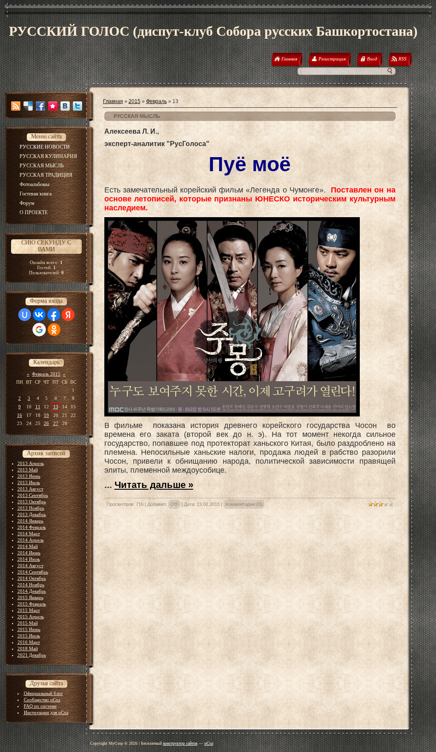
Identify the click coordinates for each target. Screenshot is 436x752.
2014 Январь (30, 520)
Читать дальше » (154, 484)
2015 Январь (30, 597)
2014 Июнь (28, 552)
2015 (135, 101)
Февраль (156, 101)
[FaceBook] (40, 106)
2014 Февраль (31, 527)
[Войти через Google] (39, 329)
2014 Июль (28, 559)
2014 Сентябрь (32, 571)
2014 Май (27, 546)
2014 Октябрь (31, 578)
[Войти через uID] (24, 314)
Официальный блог (43, 693)
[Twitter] (77, 106)
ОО (174, 504)
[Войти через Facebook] (53, 314)
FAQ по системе (40, 706)
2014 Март (28, 533)
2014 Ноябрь (30, 584)
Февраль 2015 (46, 373)
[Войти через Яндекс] (68, 314)
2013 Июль (28, 482)
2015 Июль (28, 635)
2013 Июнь (28, 476)
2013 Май (27, 469)
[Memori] (52, 106)
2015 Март (28, 610)
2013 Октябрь (31, 501)
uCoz (208, 743)
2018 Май (27, 648)
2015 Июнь (28, 629)
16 (19, 415)
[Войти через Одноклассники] (54, 329)
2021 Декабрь (31, 654)
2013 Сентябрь (32, 495)
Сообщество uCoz (42, 699)
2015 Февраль (31, 603)
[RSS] (15, 106)
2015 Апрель (30, 616)
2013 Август (30, 488)
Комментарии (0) (244, 504)
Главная (113, 101)
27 (55, 423)
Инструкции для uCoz (46, 712)
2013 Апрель (30, 463)
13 (55, 406)
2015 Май (27, 623)
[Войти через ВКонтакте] (39, 314)
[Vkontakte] (65, 106)
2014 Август (30, 565)
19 (46, 415)
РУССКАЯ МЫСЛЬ (137, 116)
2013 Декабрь (31, 514)
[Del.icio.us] (28, 106)
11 (37, 406)
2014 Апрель (30, 539)
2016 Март (28, 642)
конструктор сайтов (180, 743)
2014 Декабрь (31, 591)
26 (46, 423)
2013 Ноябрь (30, 508)
